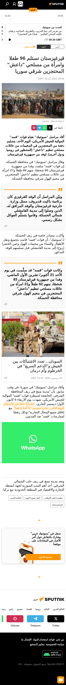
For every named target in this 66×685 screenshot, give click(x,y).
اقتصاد (29, 609)
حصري (20, 609)
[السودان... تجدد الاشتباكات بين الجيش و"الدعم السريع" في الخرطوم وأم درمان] (33, 334)
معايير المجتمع (37, 644)
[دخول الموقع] (14, 3)
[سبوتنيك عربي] (57, 5)
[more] (5, 225)
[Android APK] (52, 654)
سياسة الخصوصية (55, 644)
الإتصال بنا (26, 639)
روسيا (38, 609)
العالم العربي (15, 498)
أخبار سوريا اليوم (33, 498)
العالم (46, 609)
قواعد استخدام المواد (44, 639)
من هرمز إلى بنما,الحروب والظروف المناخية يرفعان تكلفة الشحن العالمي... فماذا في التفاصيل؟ (35, 32)
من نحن (60, 639)
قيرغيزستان (57, 504)
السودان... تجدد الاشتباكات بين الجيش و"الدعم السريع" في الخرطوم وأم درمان (37, 366)
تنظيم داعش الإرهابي (53, 498)
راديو (11, 609)
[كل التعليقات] (60, 679)
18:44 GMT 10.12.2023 (51, 78)
